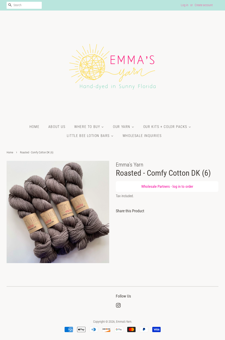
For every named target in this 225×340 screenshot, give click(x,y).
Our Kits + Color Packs (166, 127)
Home (34, 127)
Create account (204, 5)
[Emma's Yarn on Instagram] (118, 306)
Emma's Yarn (123, 322)
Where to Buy (87, 127)
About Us (56, 127)
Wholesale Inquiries (142, 136)
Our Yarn (122, 127)
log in (176, 186)
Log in (184, 5)
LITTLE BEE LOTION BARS (89, 136)
